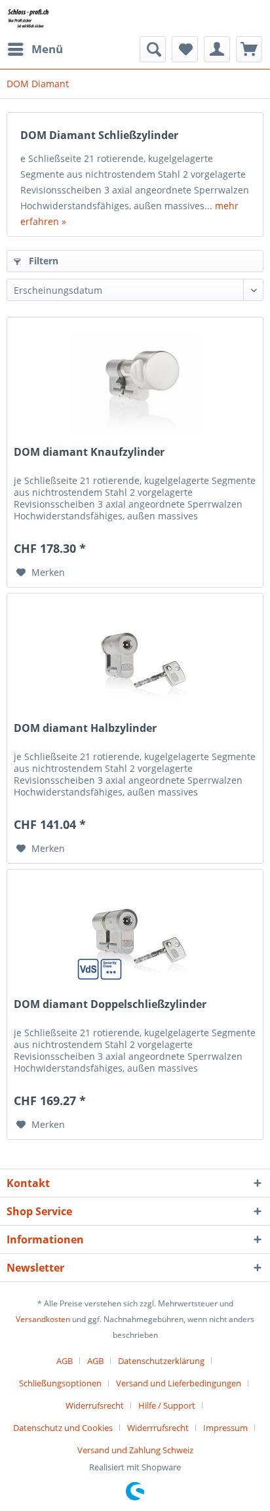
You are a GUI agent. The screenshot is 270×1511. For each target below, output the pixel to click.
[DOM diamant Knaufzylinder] (135, 383)
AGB (64, 1361)
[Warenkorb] (249, 49)
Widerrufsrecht (95, 1405)
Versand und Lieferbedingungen (178, 1383)
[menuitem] (34, 49)
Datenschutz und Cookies (63, 1428)
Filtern (42, 260)
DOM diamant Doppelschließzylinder (110, 1004)
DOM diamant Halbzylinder (85, 728)
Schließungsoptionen (60, 1383)
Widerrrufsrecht (158, 1428)
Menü (47, 48)
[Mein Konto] (217, 49)
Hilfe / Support (166, 1405)
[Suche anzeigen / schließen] (153, 49)
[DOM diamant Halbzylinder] (135, 659)
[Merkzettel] (185, 49)
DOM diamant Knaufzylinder (89, 452)
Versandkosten (43, 1319)
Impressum (225, 1428)
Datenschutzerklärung (161, 1361)
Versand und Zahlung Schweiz (135, 1450)
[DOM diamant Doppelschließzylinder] (135, 935)
